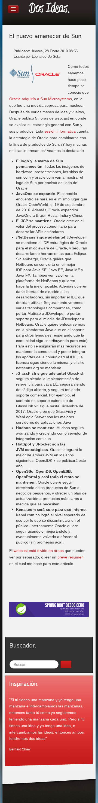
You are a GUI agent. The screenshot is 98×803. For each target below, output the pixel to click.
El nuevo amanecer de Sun (45, 36)
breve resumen (70, 557)
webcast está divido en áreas (39, 550)
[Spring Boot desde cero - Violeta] (49, 609)
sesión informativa (60, 131)
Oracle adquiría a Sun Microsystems (40, 99)
